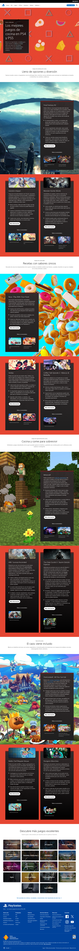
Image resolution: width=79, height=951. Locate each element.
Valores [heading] (30, 912)
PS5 (11, 5)
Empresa (5, 922)
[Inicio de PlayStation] (3, 5)
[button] (50, 146)
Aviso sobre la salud (56, 922)
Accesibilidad (30, 916)
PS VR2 (17, 918)
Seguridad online (31, 918)
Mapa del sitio (73, 948)
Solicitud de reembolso (45, 927)
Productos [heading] (18, 912)
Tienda (7, 5)
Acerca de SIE (6, 914)
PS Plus (20, 5)
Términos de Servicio (56, 914)
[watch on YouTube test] (52, 161)
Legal (44, 948)
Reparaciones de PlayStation (43, 921)
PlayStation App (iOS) (69, 926)
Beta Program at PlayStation (68, 930)
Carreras (5, 916)
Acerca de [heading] (5, 912)
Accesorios (26, 5)
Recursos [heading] (54, 912)
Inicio (4, 909)
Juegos (15, 5)
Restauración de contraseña (43, 924)
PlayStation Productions (8, 920)
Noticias (31, 5)
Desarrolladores (55, 924)
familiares (57, 680)
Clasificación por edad (57, 920)
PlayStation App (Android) (70, 928)
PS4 (16, 916)
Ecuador (7, 948)
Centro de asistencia (44, 914)
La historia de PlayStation (8, 924)
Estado (41, 918)
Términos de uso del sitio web (62, 948)
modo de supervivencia (61, 477)
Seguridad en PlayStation (45, 916)
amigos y (52, 680)
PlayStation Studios (7, 918)
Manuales (42, 929)
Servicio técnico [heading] (44, 912)
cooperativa (50, 681)
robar (58, 590)
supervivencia (27, 567)
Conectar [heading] (67, 912)
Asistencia (37, 5)
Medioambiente (31, 914)
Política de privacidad (50, 948)
